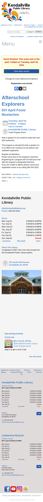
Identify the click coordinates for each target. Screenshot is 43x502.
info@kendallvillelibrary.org (13, 208)
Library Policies (17, 372)
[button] (40, 42)
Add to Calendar (15, 127)
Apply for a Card (6, 25)
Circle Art (9, 337)
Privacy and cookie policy (11, 495)
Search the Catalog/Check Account (33, 26)
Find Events (18, 25)
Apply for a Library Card (10, 370)
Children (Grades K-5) (20, 174)
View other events (21, 71)
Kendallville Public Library (22, 129)
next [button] (38, 241)
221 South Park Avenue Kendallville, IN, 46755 (19, 263)
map (38, 413)
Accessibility (26, 495)
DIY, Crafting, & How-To (21, 177)
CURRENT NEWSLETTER (34, 36)
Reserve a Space (29, 25)
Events (27, 370)
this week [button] (21, 241)
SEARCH (39, 32)
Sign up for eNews (17, 36)
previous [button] (6, 241)
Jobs (29, 372)
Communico (36, 495)
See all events (35, 357)
